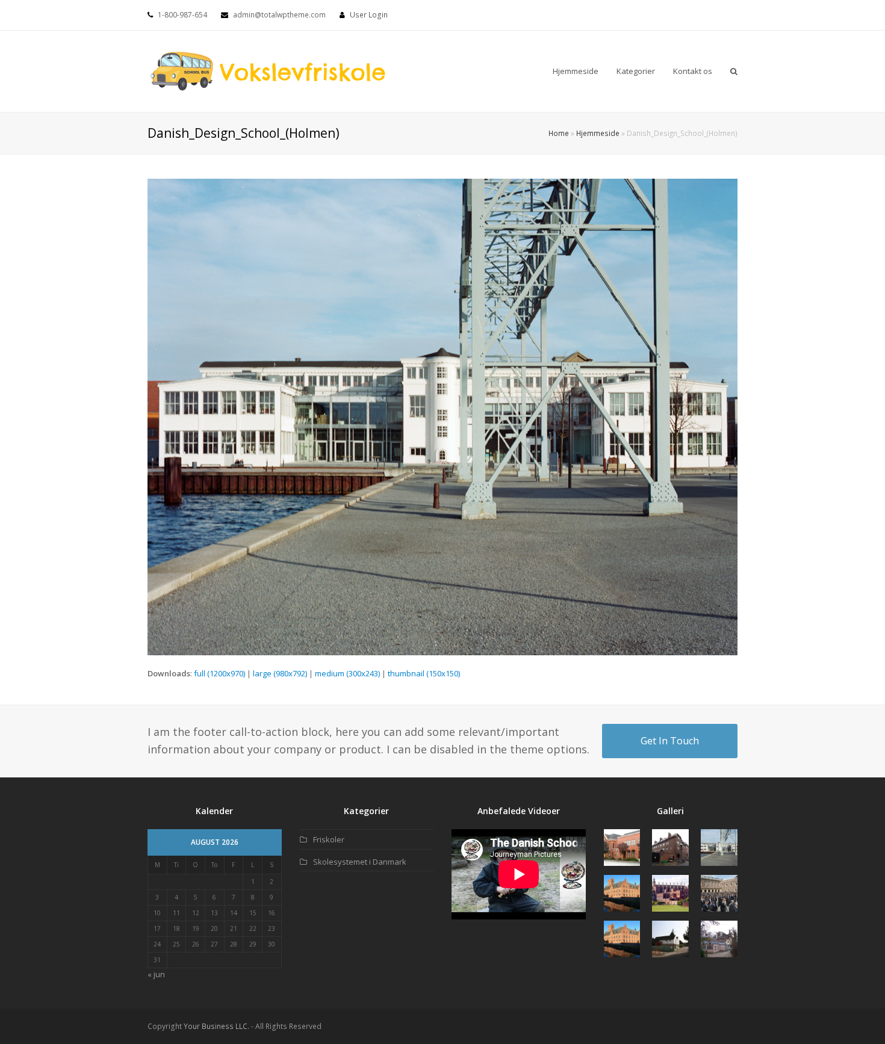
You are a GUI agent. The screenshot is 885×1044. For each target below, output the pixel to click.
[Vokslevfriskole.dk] (268, 70)
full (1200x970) (219, 673)
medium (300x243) (347, 673)
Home (558, 133)
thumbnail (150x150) (424, 673)
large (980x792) (280, 673)
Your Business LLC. (216, 1026)
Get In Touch (670, 740)
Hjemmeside (598, 133)
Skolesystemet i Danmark (359, 861)
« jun (156, 974)
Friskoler (328, 839)
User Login (369, 15)
